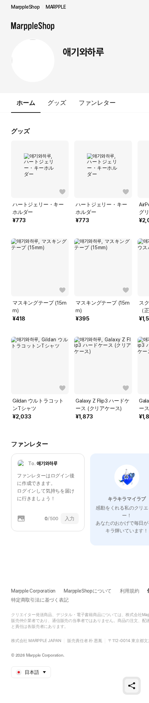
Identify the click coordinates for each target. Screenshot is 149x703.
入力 (69, 518)
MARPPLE (56, 7)
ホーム (26, 102)
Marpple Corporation (33, 591)
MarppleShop (25, 7)
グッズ (56, 102)
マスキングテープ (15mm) (39, 307)
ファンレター (97, 102)
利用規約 (129, 591)
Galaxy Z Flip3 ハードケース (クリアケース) (102, 405)
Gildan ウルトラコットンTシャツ (38, 405)
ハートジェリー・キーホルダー (38, 208)
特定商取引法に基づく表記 (40, 600)
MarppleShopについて (88, 591)
